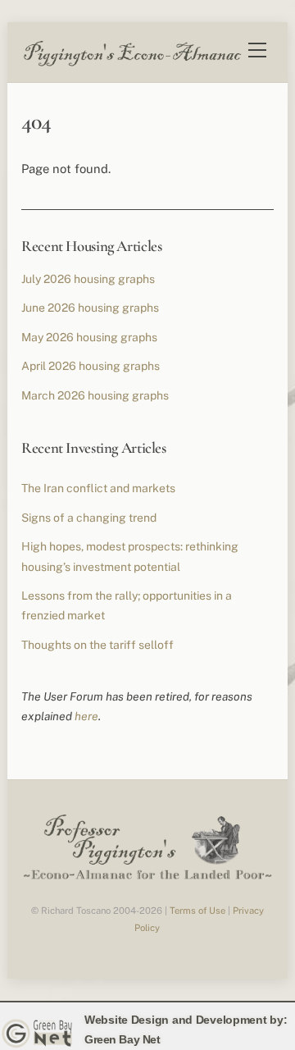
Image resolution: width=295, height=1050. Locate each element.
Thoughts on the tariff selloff (97, 644)
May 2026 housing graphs (89, 337)
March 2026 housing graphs (95, 395)
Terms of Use (197, 910)
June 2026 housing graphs (90, 307)
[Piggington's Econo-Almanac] (132, 62)
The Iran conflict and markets (98, 488)
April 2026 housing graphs (90, 365)
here (86, 716)
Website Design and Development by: (185, 1019)
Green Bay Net (122, 1039)
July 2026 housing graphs (88, 278)
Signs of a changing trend (89, 517)
